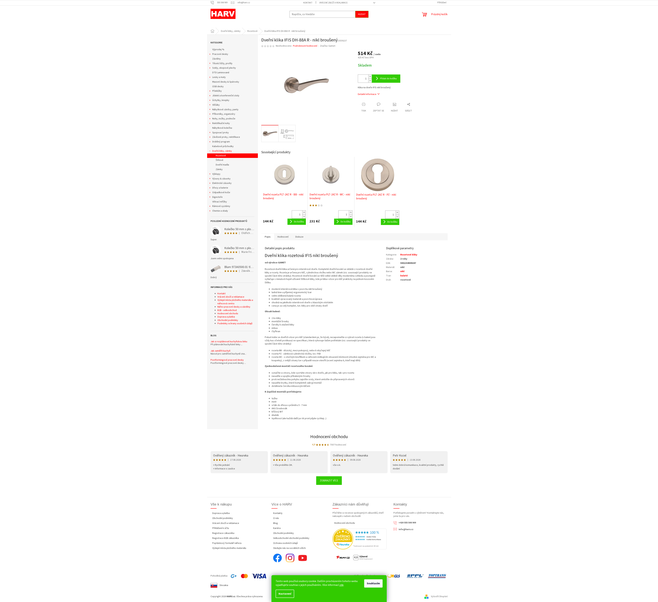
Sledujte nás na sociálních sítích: (289, 548)
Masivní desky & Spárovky (225, 82)
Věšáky (216, 105)
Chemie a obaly (220, 211)
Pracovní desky (220, 54)
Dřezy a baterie (220, 188)
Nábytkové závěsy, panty (225, 109)
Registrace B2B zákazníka (225, 538)
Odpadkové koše (221, 192)
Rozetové (221, 155)
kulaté (404, 275)
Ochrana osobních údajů (285, 543)
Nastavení (285, 594)
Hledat (362, 14)
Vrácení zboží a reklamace (333, 2)
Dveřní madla (222, 164)
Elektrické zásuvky (222, 183)
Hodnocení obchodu (227, 313)
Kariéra (277, 528)
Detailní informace (367, 94)
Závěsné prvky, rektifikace (226, 137)
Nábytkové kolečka (222, 128)
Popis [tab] (268, 237)
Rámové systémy (221, 206)
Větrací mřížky (219, 201)
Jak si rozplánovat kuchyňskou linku (229, 341)
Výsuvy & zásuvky (221, 178)
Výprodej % (218, 49)
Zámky (219, 169)
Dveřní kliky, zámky (222, 151)
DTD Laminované (220, 72)
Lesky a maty (219, 77)
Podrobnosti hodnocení (305, 46)
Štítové (219, 160)
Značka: (327, 46)
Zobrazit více (329, 480)
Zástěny (216, 59)
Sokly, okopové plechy (224, 68)
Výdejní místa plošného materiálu (229, 548)
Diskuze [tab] (299, 237)
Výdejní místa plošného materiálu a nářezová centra (235, 301)
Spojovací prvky (220, 132)
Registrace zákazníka (223, 533)
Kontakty (277, 513)
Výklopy (216, 174)
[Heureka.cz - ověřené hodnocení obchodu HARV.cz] (360, 539)
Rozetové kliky (408, 254)
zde (341, 585)
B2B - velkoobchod (227, 310)
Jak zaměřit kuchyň (220, 351)
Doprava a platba (226, 317)
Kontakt (307, 2)
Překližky (217, 91)
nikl (402, 271)
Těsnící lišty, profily (222, 63)
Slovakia (224, 585)
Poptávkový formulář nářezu (227, 543)
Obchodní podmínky (227, 320)
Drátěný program (221, 141)
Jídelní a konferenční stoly (225, 95)
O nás (276, 518)
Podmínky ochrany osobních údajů (234, 323)
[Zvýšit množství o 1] (370, 77)
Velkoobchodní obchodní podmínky (291, 538)
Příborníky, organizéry (223, 114)
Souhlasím (373, 583)
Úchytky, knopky (220, 100)
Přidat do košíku (388, 78)
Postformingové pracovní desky (227, 360)
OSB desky (218, 86)
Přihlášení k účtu (220, 528)
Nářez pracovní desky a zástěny (233, 307)
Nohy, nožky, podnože (223, 118)
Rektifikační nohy (221, 123)
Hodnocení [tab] (282, 237)
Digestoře (217, 197)
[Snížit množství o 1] (370, 81)
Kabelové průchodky (223, 146)
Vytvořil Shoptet (439, 596)
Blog (275, 523)
